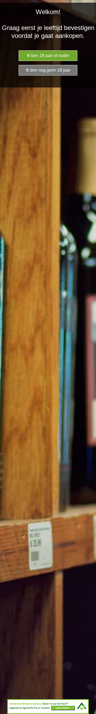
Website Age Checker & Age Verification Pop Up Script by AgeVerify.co (89, 712)
